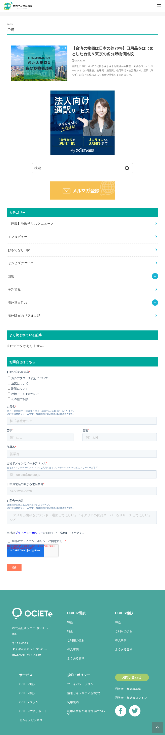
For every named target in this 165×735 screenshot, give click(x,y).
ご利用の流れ (76, 640)
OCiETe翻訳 (124, 613)
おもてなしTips (19, 250)
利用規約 (73, 702)
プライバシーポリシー (81, 684)
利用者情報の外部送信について (86, 712)
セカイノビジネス (30, 720)
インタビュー (17, 236)
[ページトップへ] (157, 727)
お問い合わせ (131, 677)
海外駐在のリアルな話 (24, 315)
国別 (11, 276)
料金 (70, 631)
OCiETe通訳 (76, 613)
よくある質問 (76, 658)
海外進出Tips (17, 302)
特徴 (70, 622)
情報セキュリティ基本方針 (84, 693)
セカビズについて (21, 263)
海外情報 (14, 289)
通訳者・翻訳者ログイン (131, 697)
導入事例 (73, 649)
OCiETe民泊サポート (33, 711)
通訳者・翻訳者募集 (128, 688)
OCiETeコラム (28, 702)
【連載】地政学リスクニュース (31, 223)
